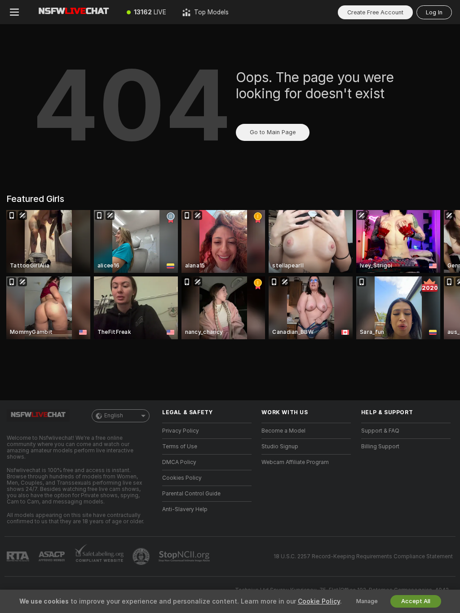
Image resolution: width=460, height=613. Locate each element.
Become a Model (283, 431)
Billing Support (380, 446)
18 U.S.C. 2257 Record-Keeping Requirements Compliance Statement (363, 556)
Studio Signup (279, 446)
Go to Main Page (273, 132)
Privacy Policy (180, 431)
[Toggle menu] (14, 12)
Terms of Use (179, 446)
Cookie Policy (319, 601)
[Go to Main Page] (74, 12)
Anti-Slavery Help (185, 509)
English (113, 415)
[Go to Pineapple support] (142, 556)
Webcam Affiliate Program (295, 462)
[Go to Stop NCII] (185, 556)
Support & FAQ (380, 431)
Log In (434, 12)
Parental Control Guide (191, 493)
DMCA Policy (179, 462)
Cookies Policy (182, 478)
